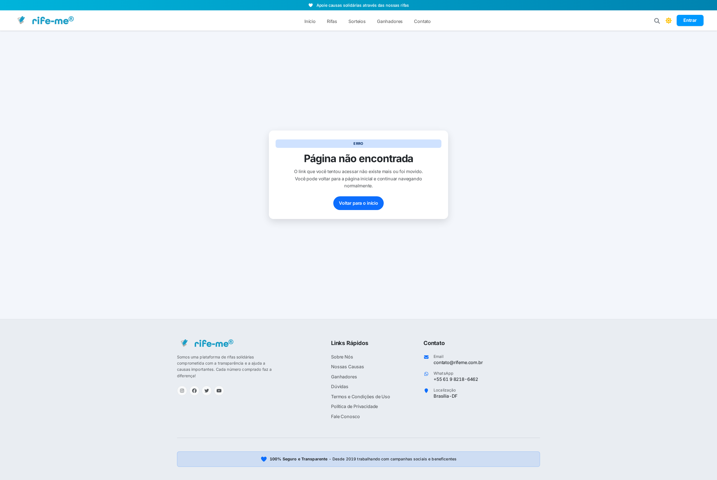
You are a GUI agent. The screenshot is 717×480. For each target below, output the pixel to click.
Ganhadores (390, 21)
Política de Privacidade (354, 406)
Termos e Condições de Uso (360, 396)
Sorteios (357, 21)
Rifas (332, 21)
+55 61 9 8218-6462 (456, 379)
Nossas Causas (347, 366)
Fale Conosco (345, 416)
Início (310, 21)
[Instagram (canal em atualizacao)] (182, 391)
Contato (422, 21)
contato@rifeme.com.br (458, 362)
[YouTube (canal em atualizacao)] (219, 391)
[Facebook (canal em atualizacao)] (194, 391)
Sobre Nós (342, 357)
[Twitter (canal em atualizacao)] (207, 391)
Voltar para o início (358, 203)
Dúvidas (339, 386)
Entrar (690, 20)
